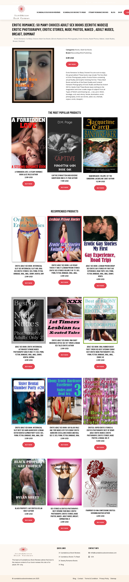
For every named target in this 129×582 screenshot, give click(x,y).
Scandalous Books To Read (74, 12)
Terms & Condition (91, 578)
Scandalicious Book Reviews (48, 12)
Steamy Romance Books (98, 12)
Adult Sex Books (86, 50)
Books (77, 50)
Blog (113, 12)
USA (89, 2)
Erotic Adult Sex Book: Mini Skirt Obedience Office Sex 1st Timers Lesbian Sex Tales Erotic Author (64, 343)
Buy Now (72, 64)
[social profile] (21, 2)
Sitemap (113, 578)
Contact (80, 578)
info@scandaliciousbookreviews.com (104, 2)
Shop (120, 12)
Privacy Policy (104, 578)
